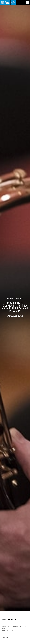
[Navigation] (27, 1)
